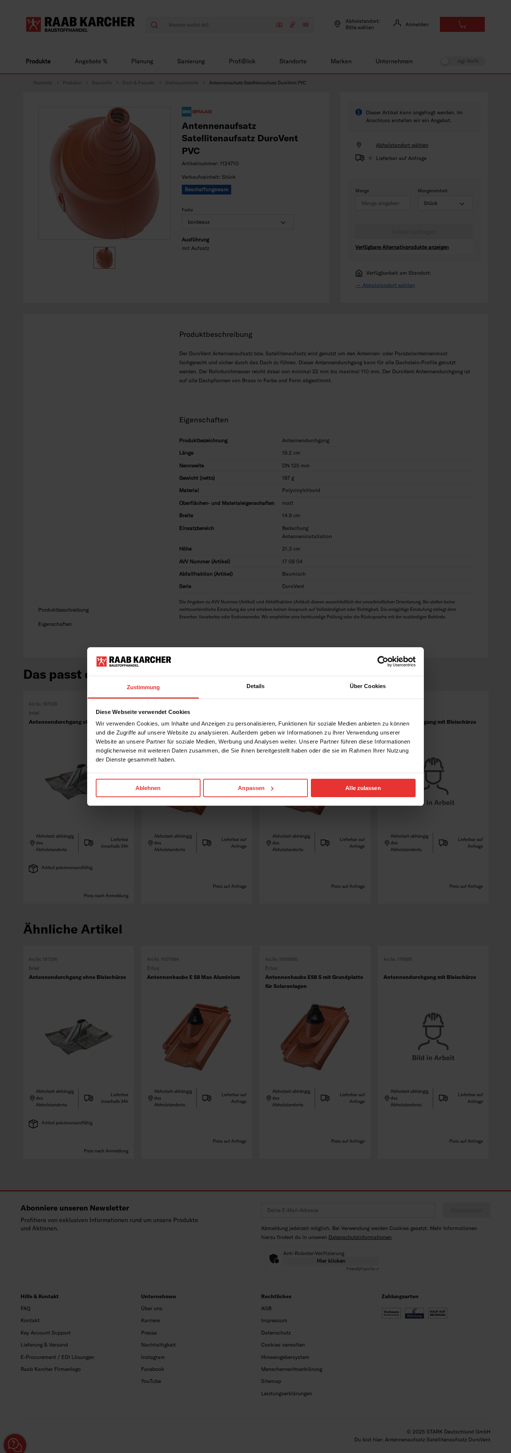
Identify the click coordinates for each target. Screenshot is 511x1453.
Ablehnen (148, 788)
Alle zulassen (362, 788)
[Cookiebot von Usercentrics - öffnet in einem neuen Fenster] (383, 661)
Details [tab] (256, 686)
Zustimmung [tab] (143, 687)
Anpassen (251, 788)
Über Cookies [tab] (368, 686)
